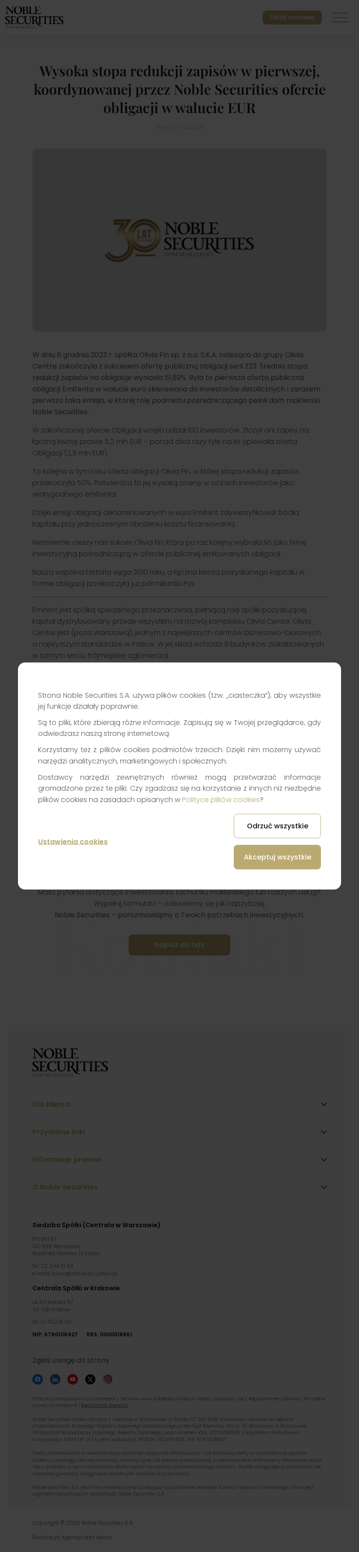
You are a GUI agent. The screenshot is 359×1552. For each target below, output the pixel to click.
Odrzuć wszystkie (277, 826)
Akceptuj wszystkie (277, 857)
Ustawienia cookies (73, 841)
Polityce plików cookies (221, 799)
